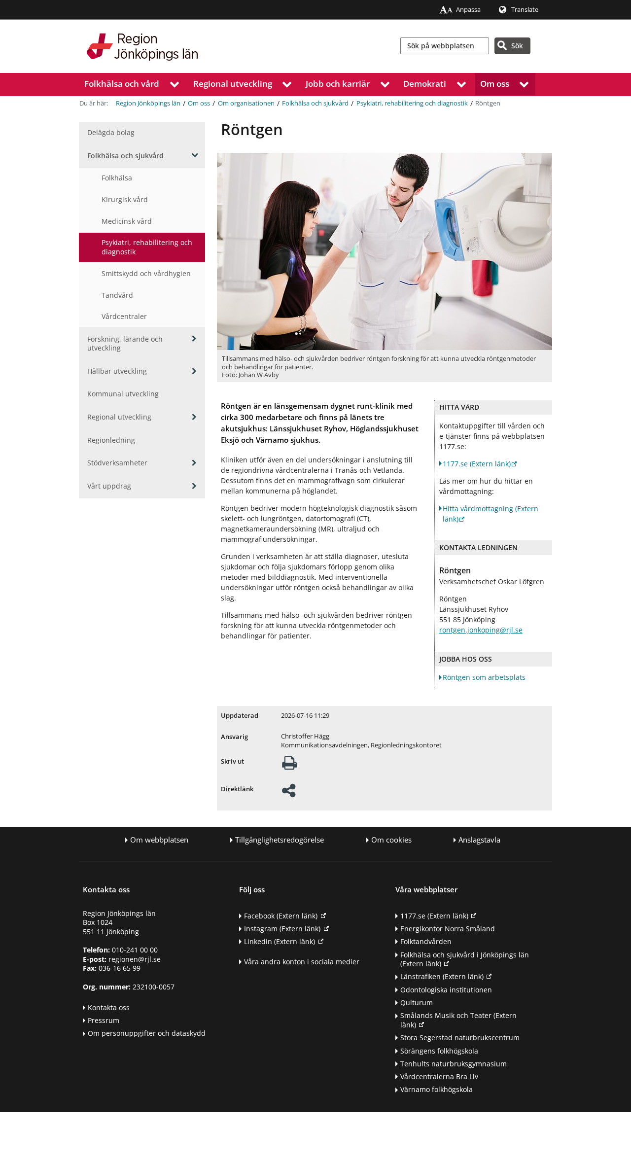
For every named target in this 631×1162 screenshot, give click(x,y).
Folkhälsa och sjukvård (315, 103)
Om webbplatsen (159, 840)
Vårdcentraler (124, 316)
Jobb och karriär (338, 83)
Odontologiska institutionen (446, 989)
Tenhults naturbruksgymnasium (453, 1063)
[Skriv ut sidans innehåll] (289, 766)
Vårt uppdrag (109, 486)
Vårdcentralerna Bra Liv (439, 1076)
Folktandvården (426, 941)
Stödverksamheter (117, 462)
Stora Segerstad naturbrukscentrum (460, 1037)
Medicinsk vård (127, 221)
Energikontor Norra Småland (447, 928)
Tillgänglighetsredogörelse (279, 840)
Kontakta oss (109, 1007)
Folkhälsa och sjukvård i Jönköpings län (464, 959)
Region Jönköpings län (148, 103)
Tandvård (117, 295)
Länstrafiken (442, 976)
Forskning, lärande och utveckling (125, 343)
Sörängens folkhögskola (439, 1051)
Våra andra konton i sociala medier (301, 961)
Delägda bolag (111, 132)
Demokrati (424, 83)
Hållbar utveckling (117, 371)
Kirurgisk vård (125, 199)
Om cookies (391, 840)
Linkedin (279, 941)
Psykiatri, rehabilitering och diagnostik (412, 103)
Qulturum (416, 1002)
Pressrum (103, 1020)
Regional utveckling (232, 83)
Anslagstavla (479, 840)
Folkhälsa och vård (121, 83)
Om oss (494, 83)
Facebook (280, 915)
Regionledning (111, 440)
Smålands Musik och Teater (458, 1020)
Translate (524, 9)
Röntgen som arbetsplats (484, 677)
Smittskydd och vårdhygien (146, 273)
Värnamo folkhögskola (436, 1089)
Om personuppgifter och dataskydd (147, 1033)
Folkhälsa (117, 177)
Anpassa (468, 9)
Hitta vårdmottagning (490, 514)
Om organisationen (246, 103)
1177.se (477, 463)
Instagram (282, 928)
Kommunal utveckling (123, 393)
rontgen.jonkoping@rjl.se (481, 629)
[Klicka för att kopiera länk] (288, 793)
